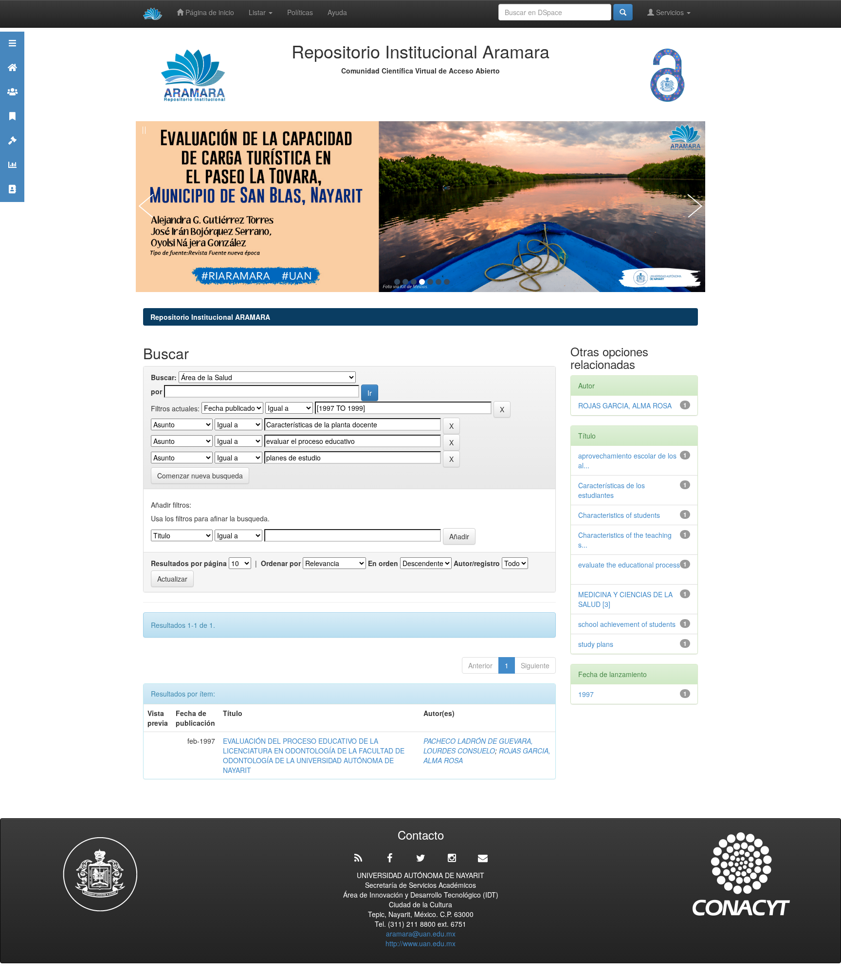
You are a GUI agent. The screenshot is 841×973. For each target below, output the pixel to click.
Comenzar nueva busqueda (200, 475)
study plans (597, 644)
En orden (383, 563)
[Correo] (483, 858)
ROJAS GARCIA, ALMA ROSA (625, 405)
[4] (422, 282)
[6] (438, 282)
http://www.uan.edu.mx (420, 943)
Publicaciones (12, 128)
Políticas (300, 12)
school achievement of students (628, 624)
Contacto (12, 201)
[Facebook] (389, 858)
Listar (258, 12)
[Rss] (358, 858)
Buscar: (164, 377)
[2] (405, 282)
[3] (414, 282)
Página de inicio (208, 12)
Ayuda (337, 12)
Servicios (670, 12)
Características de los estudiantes (611, 490)
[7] (447, 282)
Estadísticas (12, 177)
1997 (586, 694)
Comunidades (12, 104)
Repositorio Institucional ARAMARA (210, 317)
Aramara (12, 79)
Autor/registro (477, 563)
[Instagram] (451, 858)
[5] (430, 282)
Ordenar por (281, 563)
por (156, 391)
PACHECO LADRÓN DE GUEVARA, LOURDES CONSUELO (478, 745)
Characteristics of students (621, 515)
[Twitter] (420, 858)
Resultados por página (189, 563)
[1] (397, 282)
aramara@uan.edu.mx (421, 933)
